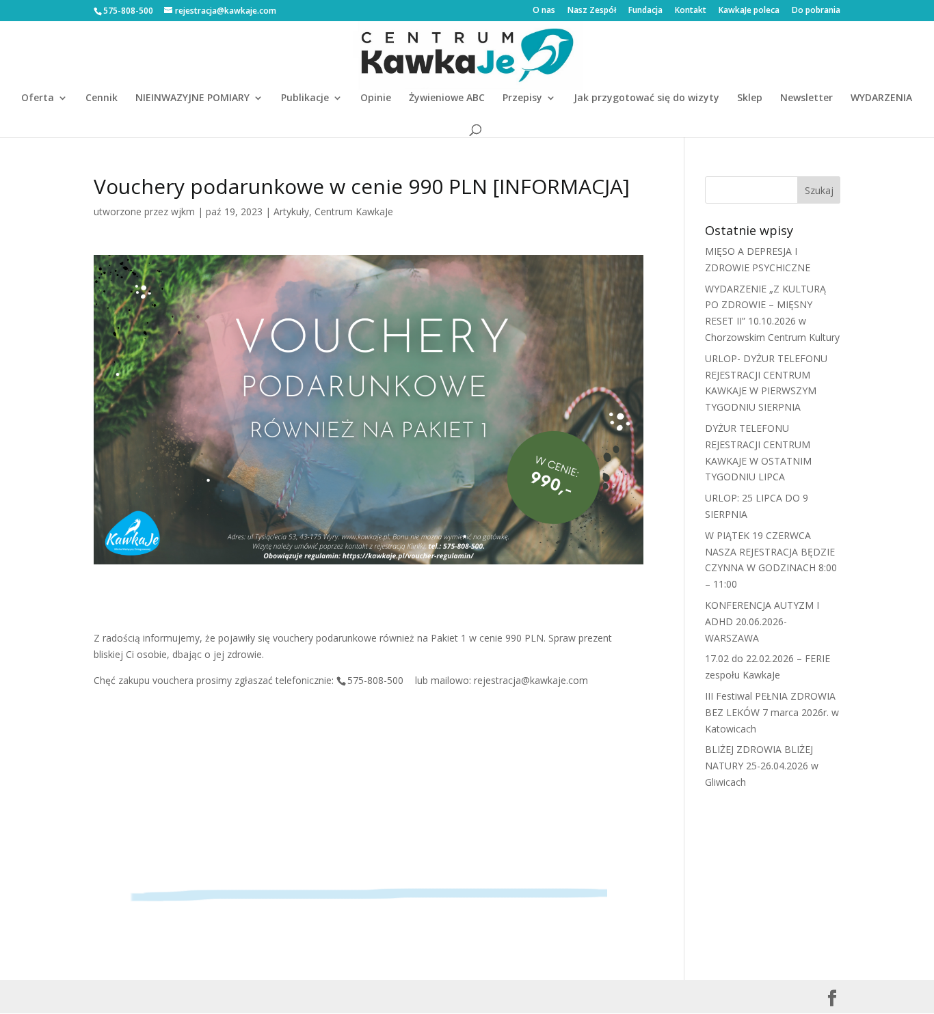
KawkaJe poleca (749, 11)
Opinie (375, 98)
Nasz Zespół (592, 11)
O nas (544, 11)
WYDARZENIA (881, 98)
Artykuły (291, 211)
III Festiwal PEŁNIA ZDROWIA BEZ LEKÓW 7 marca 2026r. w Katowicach (772, 712)
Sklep (749, 98)
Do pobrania (816, 11)
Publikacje (305, 98)
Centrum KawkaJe (354, 211)
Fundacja (645, 11)
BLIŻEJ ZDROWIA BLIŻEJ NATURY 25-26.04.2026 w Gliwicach (761, 766)
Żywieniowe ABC (447, 98)
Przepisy (522, 98)
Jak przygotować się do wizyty (646, 98)
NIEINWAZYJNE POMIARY (192, 98)
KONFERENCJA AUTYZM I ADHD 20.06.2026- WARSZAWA (762, 621)
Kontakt (690, 11)
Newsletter (806, 98)
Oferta (37, 98)
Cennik (101, 98)
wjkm (183, 211)
